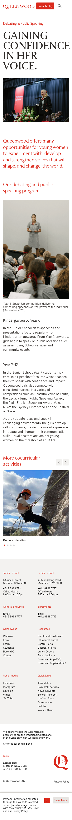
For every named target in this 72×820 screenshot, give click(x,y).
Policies (42, 706)
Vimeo (6, 694)
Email (6, 613)
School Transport (47, 694)
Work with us (45, 710)
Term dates (44, 683)
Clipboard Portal (47, 647)
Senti (20, 743)
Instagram (9, 686)
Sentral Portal (45, 643)
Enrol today (45, 6)
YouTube (8, 698)
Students (8, 647)
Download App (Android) (52, 663)
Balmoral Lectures (48, 686)
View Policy (61, 800)
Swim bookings (46, 655)
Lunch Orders (46, 651)
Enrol (6, 639)
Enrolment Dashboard (50, 636)
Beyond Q (8, 651)
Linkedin (8, 690)
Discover (8, 636)
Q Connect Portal (48, 639)
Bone (29, 743)
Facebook (8, 683)
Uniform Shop (46, 698)
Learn (6, 643)
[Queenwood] (19, 5)
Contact (7, 655)
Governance (45, 702)
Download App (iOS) (49, 659)
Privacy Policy (61, 781)
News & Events (46, 690)
